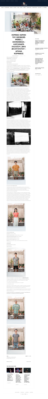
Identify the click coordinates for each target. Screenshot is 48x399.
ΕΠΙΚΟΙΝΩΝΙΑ (27, 392)
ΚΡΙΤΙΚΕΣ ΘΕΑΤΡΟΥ (11, 373)
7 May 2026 (17, 384)
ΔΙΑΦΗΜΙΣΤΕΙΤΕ (22, 392)
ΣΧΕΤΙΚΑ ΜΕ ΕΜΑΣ (17, 392)
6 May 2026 (25, 384)
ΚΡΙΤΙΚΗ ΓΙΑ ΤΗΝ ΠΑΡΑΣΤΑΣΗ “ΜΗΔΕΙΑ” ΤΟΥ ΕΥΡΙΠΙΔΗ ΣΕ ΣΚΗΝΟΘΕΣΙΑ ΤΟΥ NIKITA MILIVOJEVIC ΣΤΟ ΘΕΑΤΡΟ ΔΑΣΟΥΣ (40, 42)
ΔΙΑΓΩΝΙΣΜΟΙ (31, 392)
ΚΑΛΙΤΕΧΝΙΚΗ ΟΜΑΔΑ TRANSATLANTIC (11, 358)
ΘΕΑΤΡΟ (19, 31)
